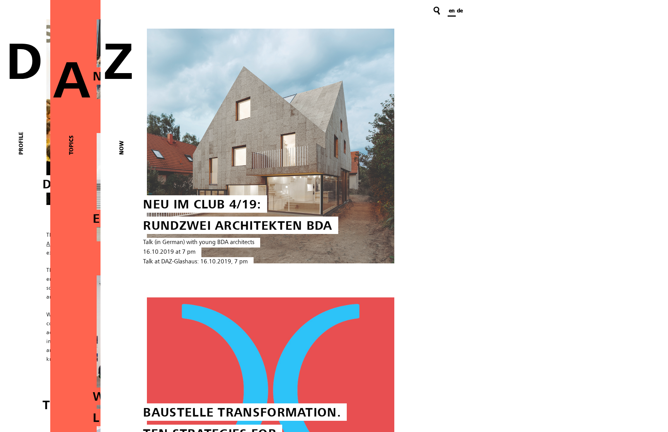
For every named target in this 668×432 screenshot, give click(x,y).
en (452, 11)
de (460, 11)
